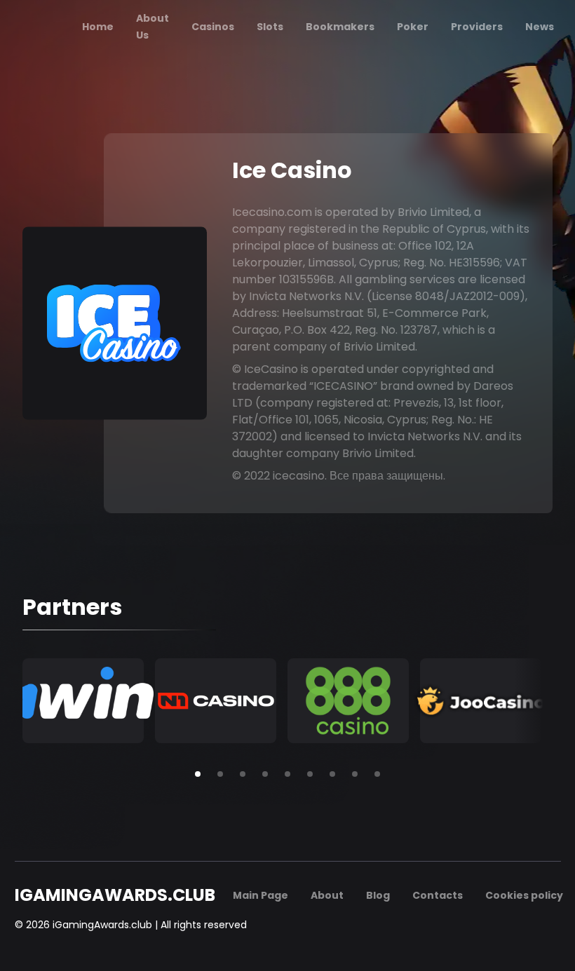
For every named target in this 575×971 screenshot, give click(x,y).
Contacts (437, 895)
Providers (477, 27)
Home (98, 27)
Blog (378, 895)
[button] (198, 774)
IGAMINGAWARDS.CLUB (115, 895)
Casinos (212, 27)
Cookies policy (524, 895)
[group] (83, 700)
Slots (270, 27)
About (327, 895)
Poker (412, 27)
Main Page (260, 895)
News (539, 27)
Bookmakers (340, 27)
